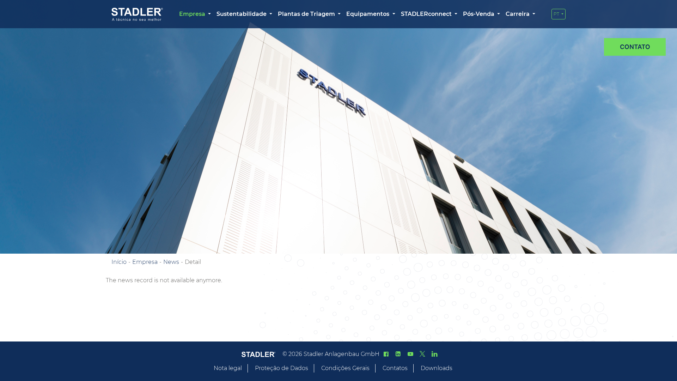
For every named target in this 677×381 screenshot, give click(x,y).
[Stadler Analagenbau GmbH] (137, 14)
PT (557, 14)
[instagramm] (434, 354)
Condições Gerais (345, 368)
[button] (195, 14)
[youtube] (410, 354)
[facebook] (386, 354)
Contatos (395, 368)
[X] (422, 354)
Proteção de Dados (281, 368)
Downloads (436, 368)
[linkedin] (398, 354)
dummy (635, 47)
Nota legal (228, 368)
